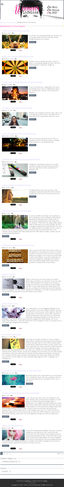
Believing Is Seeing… (9, 274)
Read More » (32, 42)
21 (14, 306)
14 (15, 337)
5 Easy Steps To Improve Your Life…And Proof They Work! (21, 370)
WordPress (27, 481)
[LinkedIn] (35, 483)
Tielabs (45, 481)
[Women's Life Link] (32, 9)
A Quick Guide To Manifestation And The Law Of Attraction (22, 82)
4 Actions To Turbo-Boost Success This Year (17, 108)
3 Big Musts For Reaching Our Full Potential (16, 211)
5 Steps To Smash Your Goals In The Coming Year (19, 134)
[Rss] (28, 483)
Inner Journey (11, 22)
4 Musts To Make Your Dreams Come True (16, 185)
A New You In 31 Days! (10, 303)
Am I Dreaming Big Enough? (11, 334)
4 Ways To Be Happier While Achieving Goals (17, 56)
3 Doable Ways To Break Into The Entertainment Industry (21, 159)
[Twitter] (31, 483)
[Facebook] (30, 483)
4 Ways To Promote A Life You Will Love (16, 31)
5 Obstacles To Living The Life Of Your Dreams (18, 245)
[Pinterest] (33, 483)
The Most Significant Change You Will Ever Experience (20, 393)
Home (4, 22)
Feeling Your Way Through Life (12, 425)
